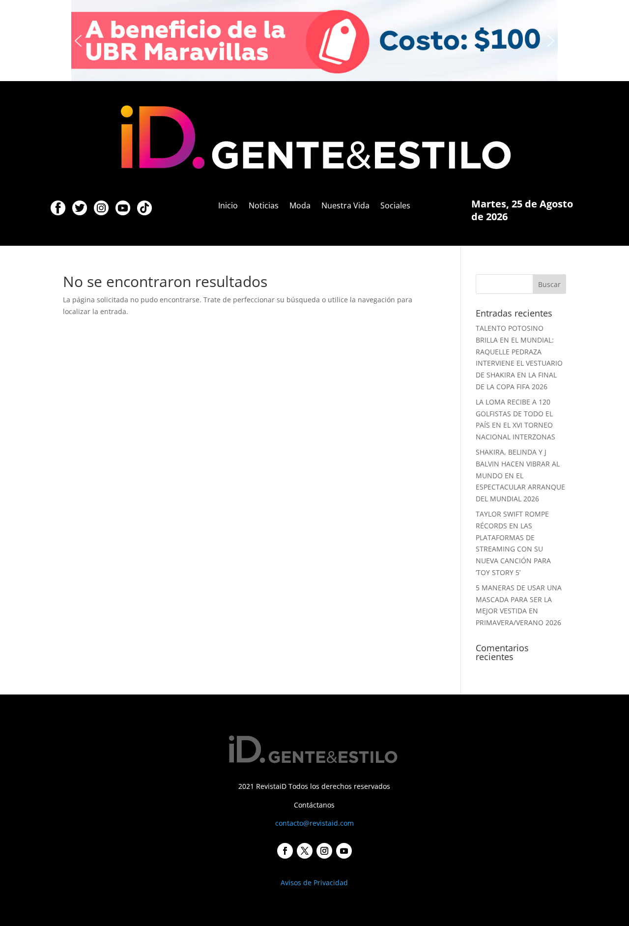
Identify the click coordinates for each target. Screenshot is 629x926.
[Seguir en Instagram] (324, 851)
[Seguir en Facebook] (285, 851)
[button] (78, 41)
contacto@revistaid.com (314, 823)
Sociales (395, 206)
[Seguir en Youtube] (344, 851)
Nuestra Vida (345, 206)
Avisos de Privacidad (314, 882)
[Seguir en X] (305, 851)
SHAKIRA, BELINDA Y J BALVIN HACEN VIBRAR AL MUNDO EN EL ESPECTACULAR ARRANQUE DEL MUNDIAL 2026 (520, 475)
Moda (300, 206)
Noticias (264, 206)
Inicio (228, 206)
